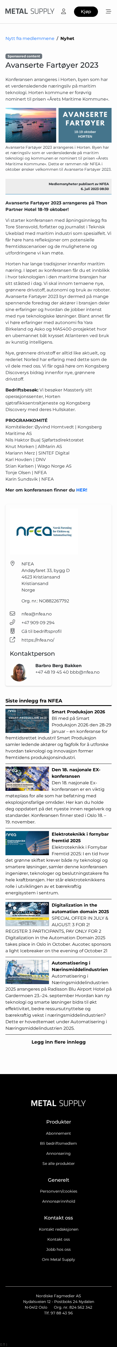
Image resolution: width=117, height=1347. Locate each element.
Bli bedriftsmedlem (58, 1143)
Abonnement (58, 1133)
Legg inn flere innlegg (59, 1042)
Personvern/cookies (58, 1191)
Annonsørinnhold (58, 1201)
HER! (81, 490)
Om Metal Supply (58, 1259)
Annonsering (58, 1153)
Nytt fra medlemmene (29, 38)
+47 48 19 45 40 (52, 672)
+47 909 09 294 (38, 622)
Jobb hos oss (58, 1249)
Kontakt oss (58, 1239)
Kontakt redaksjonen (58, 1229)
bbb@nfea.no (85, 672)
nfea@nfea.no (36, 614)
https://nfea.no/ (37, 640)
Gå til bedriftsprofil (41, 631)
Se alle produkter (58, 1163)
